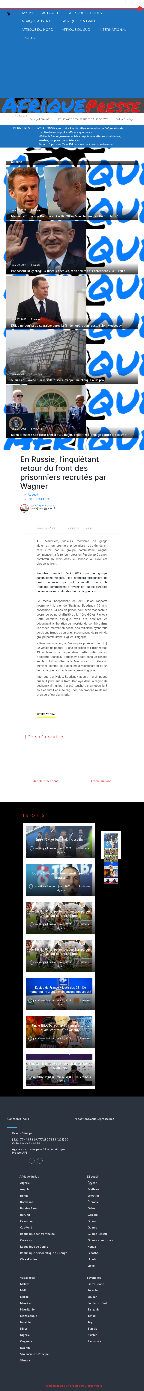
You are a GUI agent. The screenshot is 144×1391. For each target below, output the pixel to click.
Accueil (28, 13)
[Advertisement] (72, 70)
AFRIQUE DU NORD (37, 29)
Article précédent (45, 781)
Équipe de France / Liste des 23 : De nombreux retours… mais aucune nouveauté (60, 989)
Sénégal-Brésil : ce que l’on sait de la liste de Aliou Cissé (60, 1066)
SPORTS (28, 38)
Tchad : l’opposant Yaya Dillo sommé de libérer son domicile (75, 144)
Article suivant (100, 781)
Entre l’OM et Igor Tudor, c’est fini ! (60, 839)
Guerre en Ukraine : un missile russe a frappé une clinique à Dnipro (57, 380)
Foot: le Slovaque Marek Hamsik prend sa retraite (60, 875)
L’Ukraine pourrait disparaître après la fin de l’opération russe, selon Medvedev (66, 326)
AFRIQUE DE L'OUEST (86, 13)
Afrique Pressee (44, 505)
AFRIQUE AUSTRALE (38, 21)
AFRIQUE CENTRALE (79, 21)
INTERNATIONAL (112, 29)
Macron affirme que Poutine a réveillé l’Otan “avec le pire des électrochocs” (64, 216)
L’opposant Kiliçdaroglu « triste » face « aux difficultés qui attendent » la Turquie (68, 271)
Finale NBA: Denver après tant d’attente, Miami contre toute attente (60, 1027)
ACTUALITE (51, 13)
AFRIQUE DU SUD (76, 29)
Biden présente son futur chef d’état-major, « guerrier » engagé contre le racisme (68, 435)
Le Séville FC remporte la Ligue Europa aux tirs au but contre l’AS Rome (60, 913)
